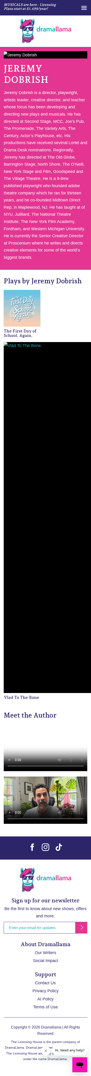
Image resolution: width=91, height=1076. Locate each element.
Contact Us (45, 983)
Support (45, 974)
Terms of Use (45, 1007)
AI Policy (45, 999)
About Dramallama (45, 944)
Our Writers (45, 952)
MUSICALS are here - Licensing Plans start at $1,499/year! (30, 7)
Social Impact (45, 960)
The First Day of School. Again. (20, 333)
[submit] (81, 928)
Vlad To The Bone (21, 697)
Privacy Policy (45, 990)
